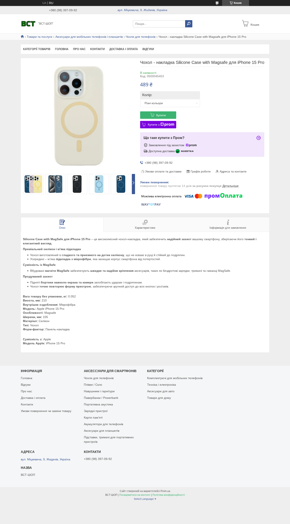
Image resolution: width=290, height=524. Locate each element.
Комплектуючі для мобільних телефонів (175, 378)
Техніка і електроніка (161, 384)
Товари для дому (159, 397)
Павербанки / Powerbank (101, 397)
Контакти (97, 49)
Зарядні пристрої (96, 411)
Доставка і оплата (123, 49)
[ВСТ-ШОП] (28, 23)
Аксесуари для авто (161, 391)
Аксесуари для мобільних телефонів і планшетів (89, 36)
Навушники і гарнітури (99, 391)
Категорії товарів (36, 49)
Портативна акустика (98, 404)
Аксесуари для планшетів (101, 430)
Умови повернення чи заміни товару (46, 411)
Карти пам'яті (93, 417)
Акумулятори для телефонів (103, 424)
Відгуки (148, 49)
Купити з (153, 124)
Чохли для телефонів (140, 36)
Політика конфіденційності (168, 494)
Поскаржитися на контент (135, 494)
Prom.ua (165, 491)
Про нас (79, 49)
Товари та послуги (39, 36)
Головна (61, 49)
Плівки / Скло (93, 384)
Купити (161, 115)
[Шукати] (188, 23)
